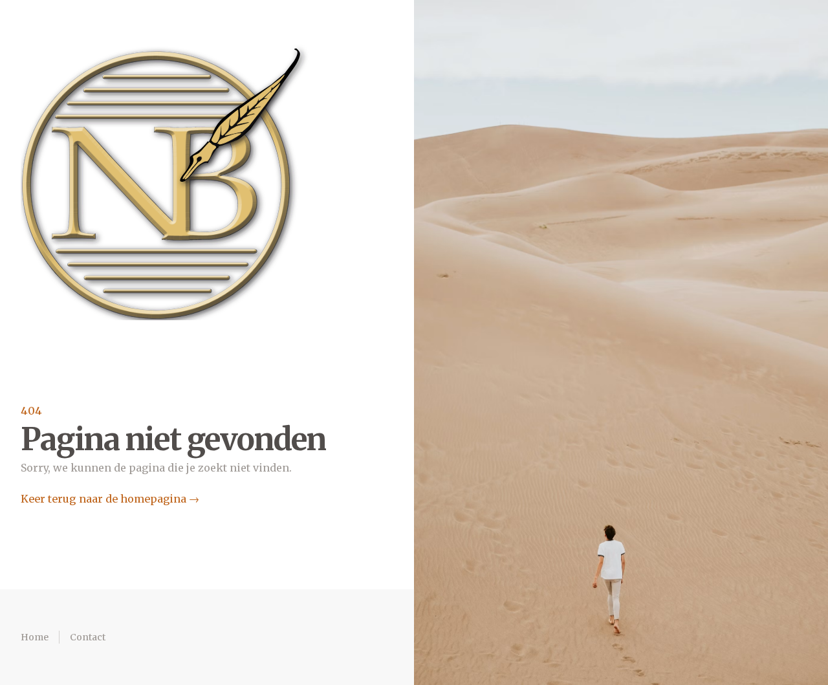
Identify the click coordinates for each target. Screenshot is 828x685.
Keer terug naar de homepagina (110, 498)
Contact (87, 637)
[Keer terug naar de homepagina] (165, 180)
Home (35, 637)
